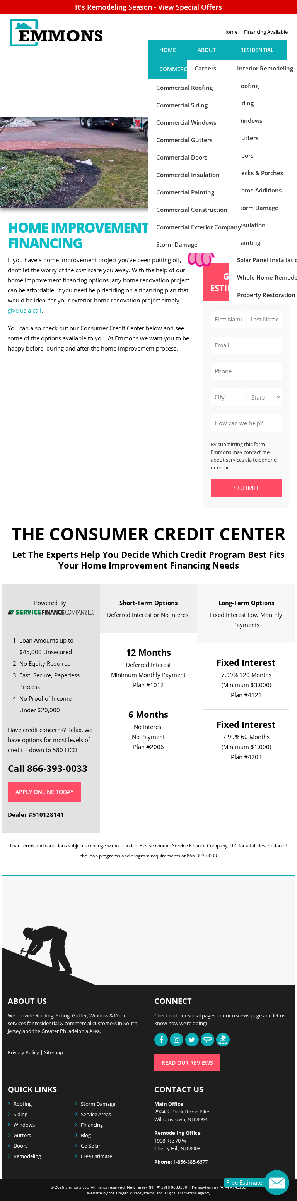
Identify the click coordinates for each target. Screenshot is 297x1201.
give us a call (24, 310)
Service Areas (96, 1114)
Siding (20, 1114)
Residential (257, 49)
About (207, 49)
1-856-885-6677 (190, 1161)
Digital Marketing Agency (187, 1193)
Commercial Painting (185, 192)
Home (230, 31)
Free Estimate (96, 1156)
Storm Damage (177, 244)
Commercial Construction (191, 209)
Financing (92, 1124)
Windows (24, 1124)
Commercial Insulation (188, 175)
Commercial (177, 69)
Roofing (23, 1103)
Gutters (22, 1135)
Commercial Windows (186, 122)
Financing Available (266, 31)
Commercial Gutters (184, 140)
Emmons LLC (77, 1187)
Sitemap (53, 1052)
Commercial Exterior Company (198, 227)
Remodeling (27, 1156)
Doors (20, 1145)
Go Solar (90, 1145)
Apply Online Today (44, 792)
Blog (86, 1135)
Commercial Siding (182, 105)
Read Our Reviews (187, 1062)
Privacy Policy (23, 1052)
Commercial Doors (181, 157)
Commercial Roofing (184, 87)
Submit (246, 488)
